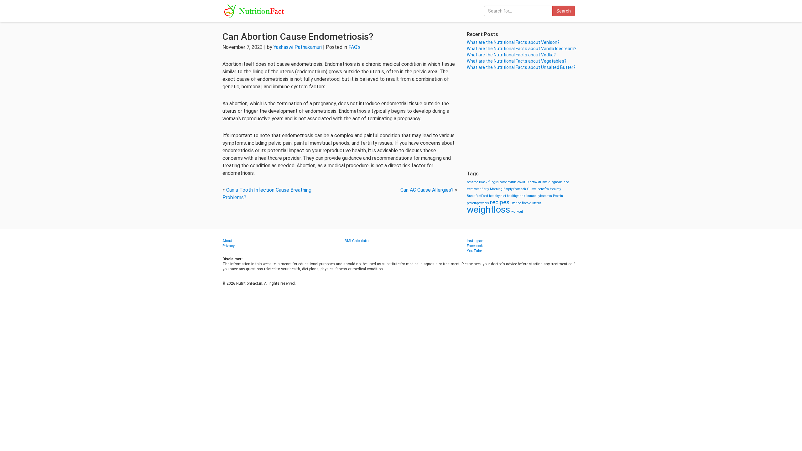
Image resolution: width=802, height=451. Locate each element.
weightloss (488, 209)
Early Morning (492, 189)
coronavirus (508, 182)
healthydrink (516, 196)
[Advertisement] (523, 120)
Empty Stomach (514, 189)
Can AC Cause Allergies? (427, 190)
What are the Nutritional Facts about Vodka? (511, 54)
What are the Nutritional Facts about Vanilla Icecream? (521, 48)
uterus (536, 203)
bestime (472, 182)
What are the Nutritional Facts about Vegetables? (516, 61)
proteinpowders (478, 203)
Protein (558, 196)
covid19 (523, 182)
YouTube (474, 251)
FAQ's (354, 47)
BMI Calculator (357, 241)
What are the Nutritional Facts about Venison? (513, 42)
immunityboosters (539, 196)
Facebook (475, 246)
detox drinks (539, 182)
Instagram (476, 241)
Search (563, 10)
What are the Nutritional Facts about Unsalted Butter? (521, 67)
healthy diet (497, 196)
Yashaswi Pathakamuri (297, 47)
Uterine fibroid (520, 203)
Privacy (228, 246)
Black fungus (489, 182)
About (227, 241)
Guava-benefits (538, 189)
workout (517, 212)
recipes (499, 202)
